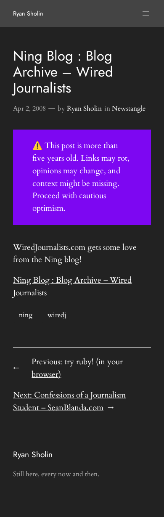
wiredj (57, 315)
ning (25, 315)
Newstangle (128, 108)
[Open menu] (146, 13)
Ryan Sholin (28, 13)
